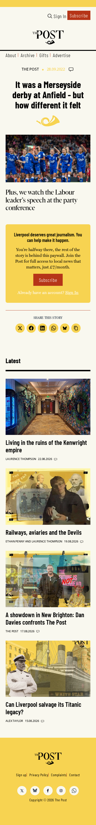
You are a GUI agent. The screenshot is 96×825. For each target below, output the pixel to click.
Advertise (61, 55)
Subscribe (79, 15)
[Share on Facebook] (31, 328)
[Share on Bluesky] (64, 328)
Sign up (21, 775)
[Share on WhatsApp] (53, 328)
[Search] (50, 16)
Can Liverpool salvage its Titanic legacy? (43, 708)
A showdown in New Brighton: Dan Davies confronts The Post (45, 618)
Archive (28, 55)
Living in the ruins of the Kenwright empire (46, 446)
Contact (74, 775)
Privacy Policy (38, 775)
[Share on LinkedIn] (42, 328)
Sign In (60, 16)
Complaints (58, 775)
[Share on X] (20, 328)
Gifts (43, 55)
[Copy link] (76, 328)
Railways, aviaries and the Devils (44, 532)
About (11, 55)
